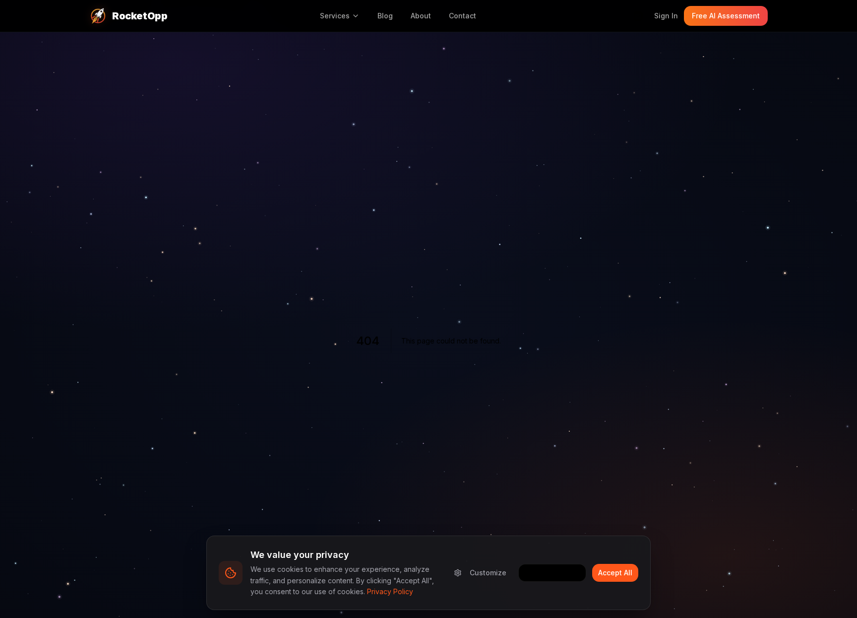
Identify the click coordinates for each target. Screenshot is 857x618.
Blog (385, 15)
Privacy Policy (390, 591)
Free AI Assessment (726, 15)
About (421, 15)
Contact (462, 15)
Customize (488, 572)
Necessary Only (552, 572)
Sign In (666, 15)
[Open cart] (638, 16)
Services (335, 15)
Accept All (615, 572)
